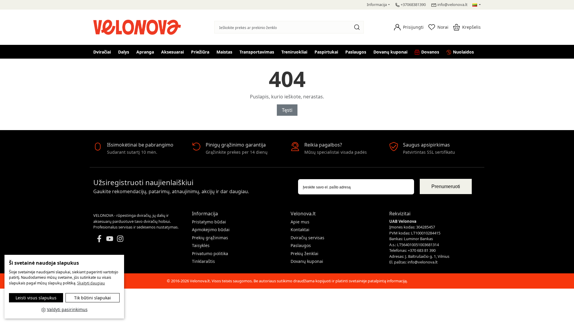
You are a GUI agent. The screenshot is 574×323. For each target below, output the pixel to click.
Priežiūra (200, 52)
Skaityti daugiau (91, 283)
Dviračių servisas (307, 237)
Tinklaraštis (203, 261)
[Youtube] (109, 238)
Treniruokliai (294, 52)
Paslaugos (355, 52)
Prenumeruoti (445, 186)
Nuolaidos (463, 52)
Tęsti (287, 110)
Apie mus (300, 222)
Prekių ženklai (304, 253)
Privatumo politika (210, 253)
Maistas (224, 52)
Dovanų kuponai (390, 52)
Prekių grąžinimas (210, 237)
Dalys (123, 52)
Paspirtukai (326, 52)
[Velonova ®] (138, 26)
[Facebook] (99, 238)
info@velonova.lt (452, 4)
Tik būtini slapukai (92, 298)
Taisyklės (201, 245)
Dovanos (430, 52)
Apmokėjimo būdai (211, 229)
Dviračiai (102, 52)
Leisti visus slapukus (36, 298)
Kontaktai (300, 229)
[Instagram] (120, 238)
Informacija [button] (377, 4)
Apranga (145, 52)
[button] (409, 27)
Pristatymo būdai (209, 222)
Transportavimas (256, 52)
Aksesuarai (172, 52)
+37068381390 (413, 4)
